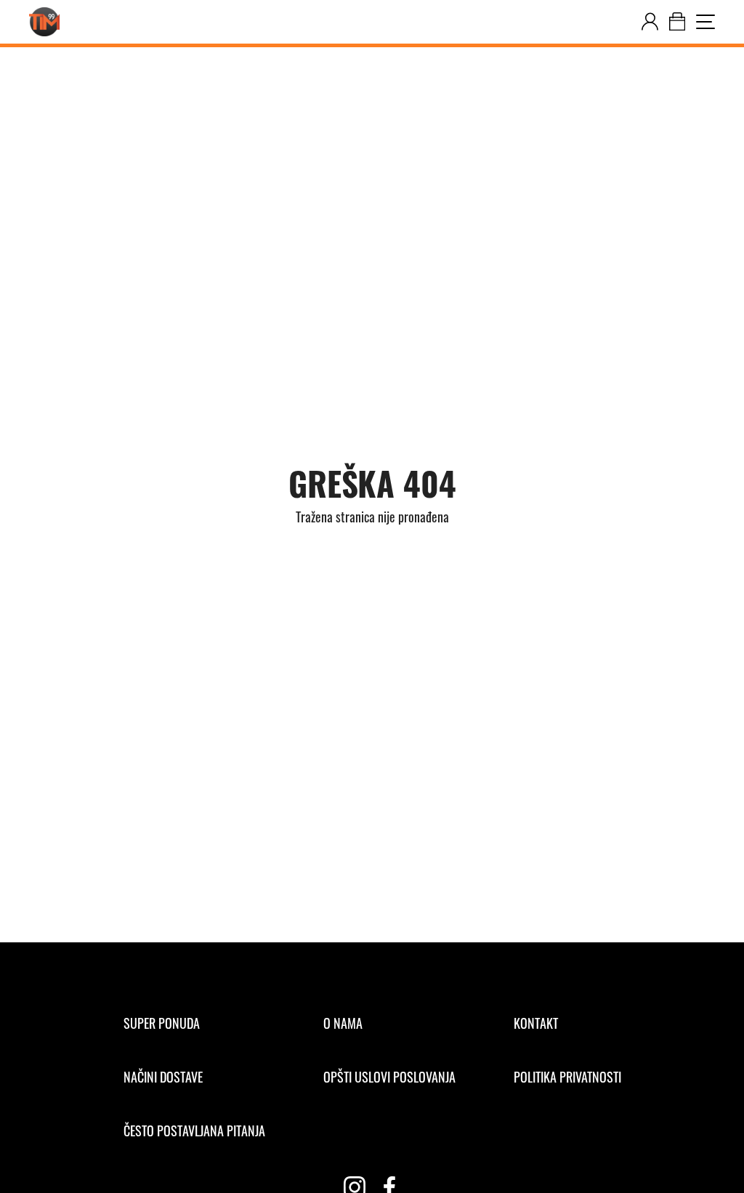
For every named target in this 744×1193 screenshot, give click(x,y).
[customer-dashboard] (650, 21)
